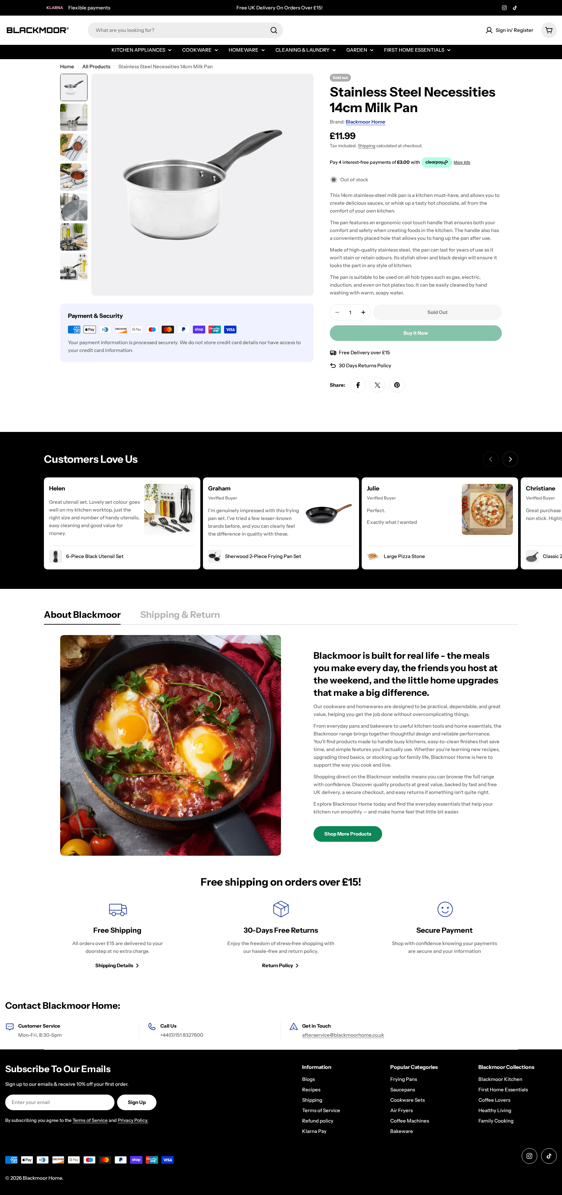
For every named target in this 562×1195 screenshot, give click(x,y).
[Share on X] (377, 385)
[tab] (82, 616)
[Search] (274, 30)
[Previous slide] (491, 459)
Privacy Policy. (133, 1120)
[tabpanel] (281, 745)
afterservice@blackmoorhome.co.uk (343, 1035)
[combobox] (185, 30)
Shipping (366, 145)
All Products (96, 66)
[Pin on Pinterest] (397, 385)
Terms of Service (90, 1120)
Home (67, 66)
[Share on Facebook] (358, 385)
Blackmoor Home (365, 122)
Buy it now (416, 333)
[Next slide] (510, 459)
